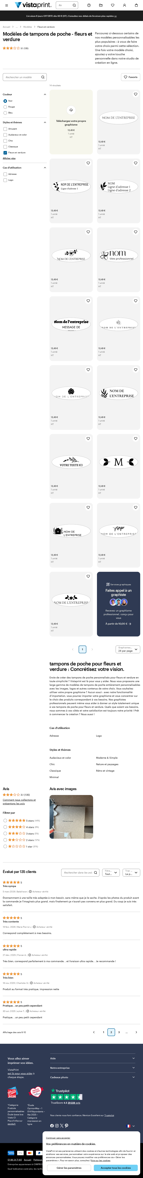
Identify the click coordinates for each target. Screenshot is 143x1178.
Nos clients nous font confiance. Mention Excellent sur (82, 1115)
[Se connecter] (124, 5)
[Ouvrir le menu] (6, 5)
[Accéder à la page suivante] (136, 1032)
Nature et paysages (107, 764)
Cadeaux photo (59, 1077)
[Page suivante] (92, 649)
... (17, 26)
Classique (55, 770)
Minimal (54, 777)
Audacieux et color (60, 757)
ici (115, 16)
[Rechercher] (74, 5)
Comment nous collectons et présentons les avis (19, 801)
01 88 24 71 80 (15, 1159)
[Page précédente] (73, 649)
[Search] (95, 872)
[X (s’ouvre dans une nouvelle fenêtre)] (61, 1126)
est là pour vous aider (20, 1073)
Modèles (27, 27)
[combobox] (65, 5)
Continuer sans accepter (58, 1138)
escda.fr (12, 1124)
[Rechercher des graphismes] (43, 77)
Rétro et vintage (105, 770)
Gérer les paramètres (69, 1167)
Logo (99, 735)
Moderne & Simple (107, 757)
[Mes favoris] (112, 5)
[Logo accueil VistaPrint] (33, 5)
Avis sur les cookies (100, 1160)
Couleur (7, 94)
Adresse (54, 735)
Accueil (6, 27)
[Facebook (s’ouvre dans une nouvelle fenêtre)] (52, 1126)
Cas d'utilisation (12, 167)
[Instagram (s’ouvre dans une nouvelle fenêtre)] (57, 1126)
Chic (52, 764)
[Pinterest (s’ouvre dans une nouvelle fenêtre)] (66, 1126)
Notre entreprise (60, 1067)
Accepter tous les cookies (116, 1167)
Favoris (133, 77)
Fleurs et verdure (46, 27)
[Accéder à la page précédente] (94, 1032)
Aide (53, 1058)
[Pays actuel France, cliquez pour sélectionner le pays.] (130, 1126)
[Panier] (136, 5)
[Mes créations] (101, 5)
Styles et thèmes (12, 122)
